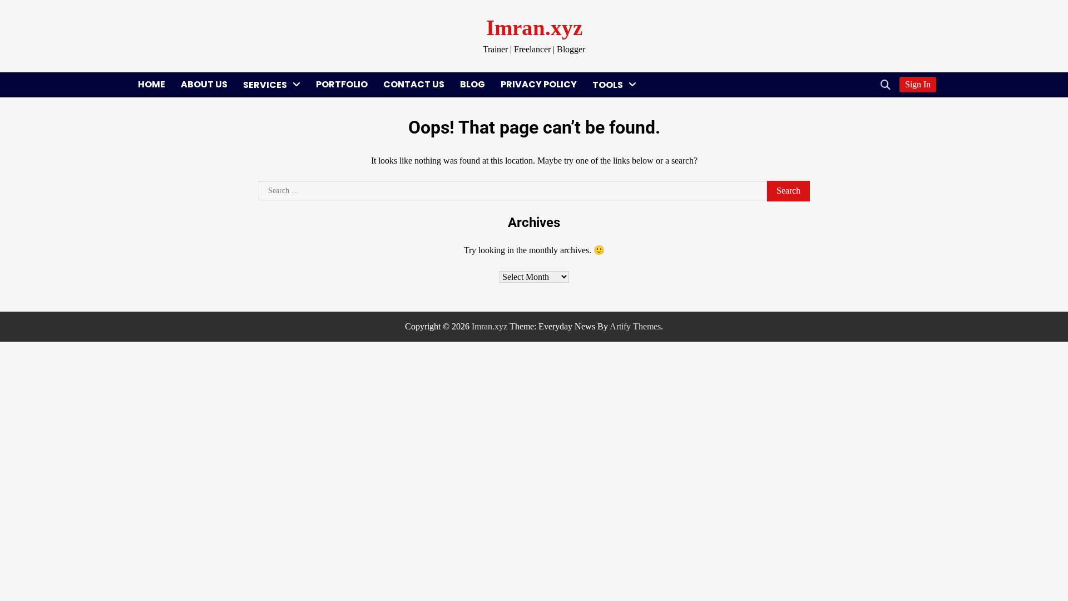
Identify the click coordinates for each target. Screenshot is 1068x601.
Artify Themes (635, 326)
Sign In (918, 84)
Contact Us (413, 84)
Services (265, 84)
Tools (607, 84)
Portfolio (342, 84)
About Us (204, 84)
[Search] (885, 84)
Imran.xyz (534, 28)
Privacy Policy (539, 84)
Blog (472, 84)
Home (151, 84)
